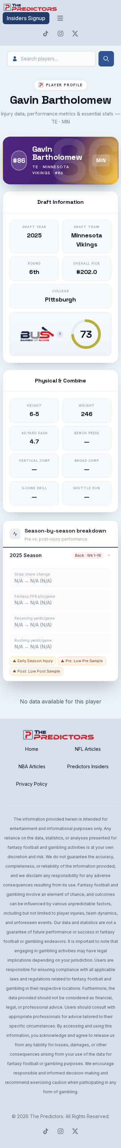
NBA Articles (31, 766)
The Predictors (46, 1116)
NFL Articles (88, 749)
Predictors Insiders (88, 766)
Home (31, 749)
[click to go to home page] (31, 7)
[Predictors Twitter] (75, 33)
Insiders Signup (26, 18)
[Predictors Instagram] (60, 33)
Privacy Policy (31, 784)
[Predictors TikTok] (45, 33)
